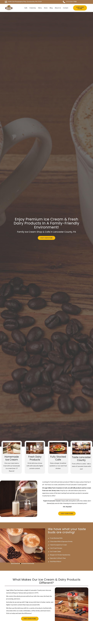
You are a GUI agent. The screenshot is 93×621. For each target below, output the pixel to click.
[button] (11, 563)
